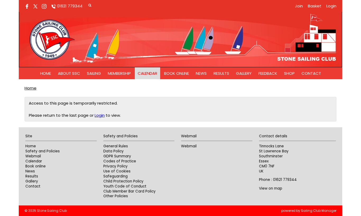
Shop (289, 73)
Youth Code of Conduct (124, 186)
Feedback (267, 73)
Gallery (244, 73)
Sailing (94, 73)
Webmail (33, 156)
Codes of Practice (119, 161)
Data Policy (113, 151)
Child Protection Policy (123, 181)
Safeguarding (115, 176)
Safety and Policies (42, 151)
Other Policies (115, 196)
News (201, 73)
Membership (119, 73)
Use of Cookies (117, 171)
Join (299, 6)
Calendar (147, 73)
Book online (176, 73)
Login (331, 6)
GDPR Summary (117, 156)
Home (45, 73)
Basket (314, 6)
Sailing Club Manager (318, 210)
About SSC (69, 73)
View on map (270, 188)
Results (221, 73)
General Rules (115, 146)
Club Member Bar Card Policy (129, 191)
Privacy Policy (115, 166)
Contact (311, 73)
